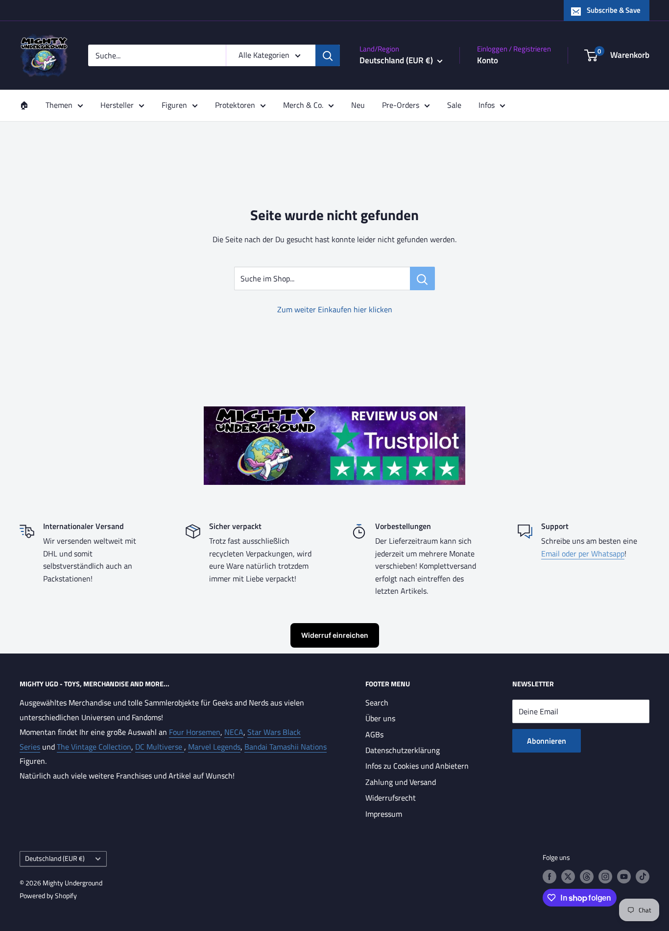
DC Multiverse (159, 747)
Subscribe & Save (614, 10)
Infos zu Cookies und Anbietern (417, 766)
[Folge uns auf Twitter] (568, 876)
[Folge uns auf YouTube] (624, 876)
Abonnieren (546, 741)
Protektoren (235, 105)
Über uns (380, 718)
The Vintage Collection (94, 747)
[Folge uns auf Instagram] (605, 876)
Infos (486, 105)
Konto (487, 60)
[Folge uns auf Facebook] (549, 876)
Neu (358, 105)
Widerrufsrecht (390, 798)
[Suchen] (327, 55)
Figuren (174, 105)
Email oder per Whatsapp (582, 553)
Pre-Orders (400, 105)
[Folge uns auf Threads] (587, 876)
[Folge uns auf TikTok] (642, 876)
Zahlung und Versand (400, 782)
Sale (454, 105)
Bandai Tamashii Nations (285, 747)
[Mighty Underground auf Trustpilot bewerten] (334, 413)
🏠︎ (24, 105)
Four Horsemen (194, 732)
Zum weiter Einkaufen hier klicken (334, 309)
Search (376, 702)
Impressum (383, 814)
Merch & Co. (303, 105)
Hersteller (117, 105)
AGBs (374, 734)
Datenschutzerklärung (402, 750)
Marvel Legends (214, 747)
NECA (233, 732)
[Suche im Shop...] (422, 278)
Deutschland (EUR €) (55, 858)
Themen (59, 105)
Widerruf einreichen (334, 635)
